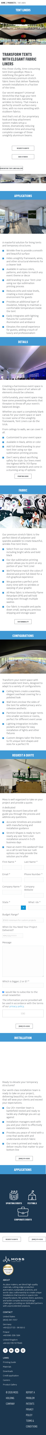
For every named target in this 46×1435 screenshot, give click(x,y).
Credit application (11, 1375)
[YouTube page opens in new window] (11, 1350)
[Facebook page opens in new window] (5, 1350)
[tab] (23, 195)
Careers (6, 1380)
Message (6, 942)
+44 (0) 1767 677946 (12, 1343)
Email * (6, 874)
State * (6, 902)
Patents (30, 1403)
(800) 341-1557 (10, 1319)
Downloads (8, 1371)
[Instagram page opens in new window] (23, 1350)
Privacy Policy (29, 1412)
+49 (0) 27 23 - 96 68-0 (14, 1327)
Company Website (29, 888)
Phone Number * (33, 874)
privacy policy (16, 1006)
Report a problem (30, 1395)
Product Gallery (10, 1384)
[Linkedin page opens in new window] (17, 1350)
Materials (7, 1366)
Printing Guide (9, 1362)
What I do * (34, 902)
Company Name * (11, 886)
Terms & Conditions (31, 1423)
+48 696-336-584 (11, 1335)
